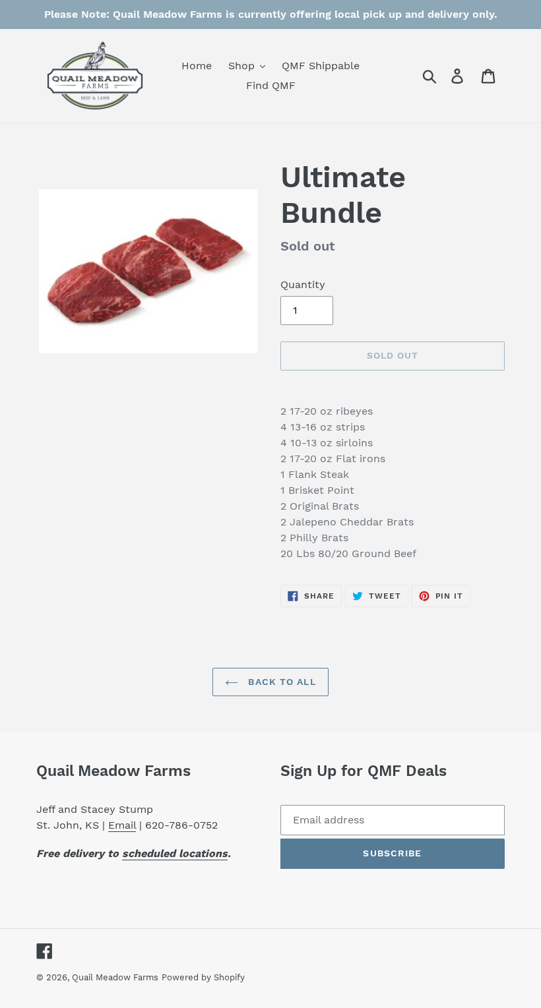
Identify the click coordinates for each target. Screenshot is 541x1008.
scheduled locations (175, 853)
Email (122, 825)
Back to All (280, 681)
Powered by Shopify (203, 977)
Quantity (302, 284)
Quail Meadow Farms (115, 977)
